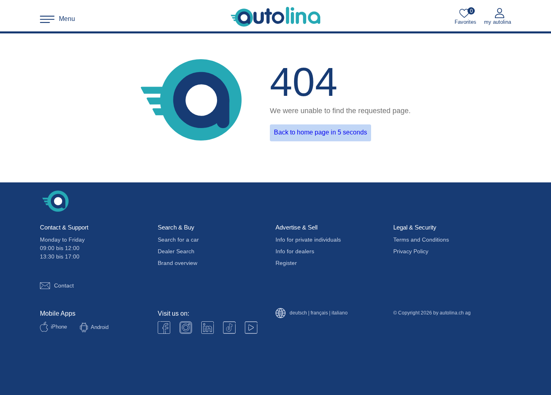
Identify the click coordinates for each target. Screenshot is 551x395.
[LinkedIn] (207, 327)
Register (286, 263)
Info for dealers (295, 251)
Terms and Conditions (421, 239)
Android (100, 327)
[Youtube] (185, 327)
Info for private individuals (308, 239)
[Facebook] (164, 327)
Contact (64, 285)
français (319, 313)
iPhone (59, 327)
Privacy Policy (410, 251)
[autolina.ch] (275, 17)
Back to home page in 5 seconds (320, 132)
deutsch (298, 313)
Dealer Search (176, 251)
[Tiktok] (229, 327)
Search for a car (178, 239)
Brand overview (177, 263)
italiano (340, 313)
